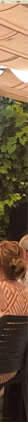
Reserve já (18, 1)
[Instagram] (23, 1)
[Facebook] (25, 1)
